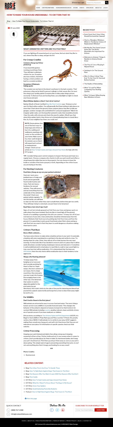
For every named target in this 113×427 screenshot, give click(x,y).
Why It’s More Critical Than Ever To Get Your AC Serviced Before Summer (94, 78)
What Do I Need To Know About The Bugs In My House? (52, 383)
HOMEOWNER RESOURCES (63, 7)
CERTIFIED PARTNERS (48, 7)
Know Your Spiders (39, 386)
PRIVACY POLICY (71, 421)
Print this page (31, 398)
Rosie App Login (78, 2)
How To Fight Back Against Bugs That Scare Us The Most (49, 371)
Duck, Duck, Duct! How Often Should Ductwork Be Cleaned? (94, 35)
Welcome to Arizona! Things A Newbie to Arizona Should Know (94, 59)
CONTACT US (87, 421)
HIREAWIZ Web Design (69, 424)
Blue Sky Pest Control (53, 104)
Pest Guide (33, 377)
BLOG (80, 421)
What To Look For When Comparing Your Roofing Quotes (92, 89)
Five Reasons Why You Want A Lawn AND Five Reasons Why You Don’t (54, 374)
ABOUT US (98, 7)
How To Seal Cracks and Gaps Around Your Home (49, 150)
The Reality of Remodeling (93, 84)
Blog (8, 21)
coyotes (47, 310)
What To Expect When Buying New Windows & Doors (94, 96)
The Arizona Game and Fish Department (56, 315)
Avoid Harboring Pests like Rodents (45, 389)
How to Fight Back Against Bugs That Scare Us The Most (52, 392)
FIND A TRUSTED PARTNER (43, 421)
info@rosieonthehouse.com (21, 414)
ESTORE (75, 7)
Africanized (27, 251)
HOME (38, 7)
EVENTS (82, 7)
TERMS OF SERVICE (59, 421)
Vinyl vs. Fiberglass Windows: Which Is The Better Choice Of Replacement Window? (95, 42)
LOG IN (105, 7)
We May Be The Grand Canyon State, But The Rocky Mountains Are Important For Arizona (94, 50)
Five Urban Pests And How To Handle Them (45, 368)
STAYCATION (89, 7)
